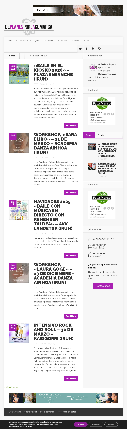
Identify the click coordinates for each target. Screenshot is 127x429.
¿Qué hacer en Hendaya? (97, 255)
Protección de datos (67, 412)
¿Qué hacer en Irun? (100, 239)
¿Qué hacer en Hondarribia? (97, 246)
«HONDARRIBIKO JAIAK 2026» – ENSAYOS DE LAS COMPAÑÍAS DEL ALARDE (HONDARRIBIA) (107, 150)
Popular (101, 135)
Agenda (37, 40)
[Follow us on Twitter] (80, 49)
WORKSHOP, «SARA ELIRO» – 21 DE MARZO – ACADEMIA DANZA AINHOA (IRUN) (55, 143)
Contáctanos (103, 285)
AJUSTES (28, 427)
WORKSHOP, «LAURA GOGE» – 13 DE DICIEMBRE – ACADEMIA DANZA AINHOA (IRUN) (54, 273)
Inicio (10, 40)
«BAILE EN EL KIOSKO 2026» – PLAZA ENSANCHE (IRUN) (53, 72)
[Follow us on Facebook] (86, 49)
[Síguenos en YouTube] (99, 49)
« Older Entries (11, 387)
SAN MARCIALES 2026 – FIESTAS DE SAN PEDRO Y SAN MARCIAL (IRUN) (107, 169)
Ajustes (111, 424)
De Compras (62, 40)
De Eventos (48, 40)
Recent (89, 135)
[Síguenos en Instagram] (93, 49)
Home (12, 56)
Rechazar (96, 424)
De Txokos (75, 40)
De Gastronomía (23, 40)
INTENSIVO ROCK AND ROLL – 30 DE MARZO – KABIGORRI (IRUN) (54, 331)
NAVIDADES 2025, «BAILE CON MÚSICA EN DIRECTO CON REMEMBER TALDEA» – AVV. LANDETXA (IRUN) (53, 215)
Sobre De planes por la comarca (39, 412)
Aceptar (81, 424)
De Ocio (86, 40)
